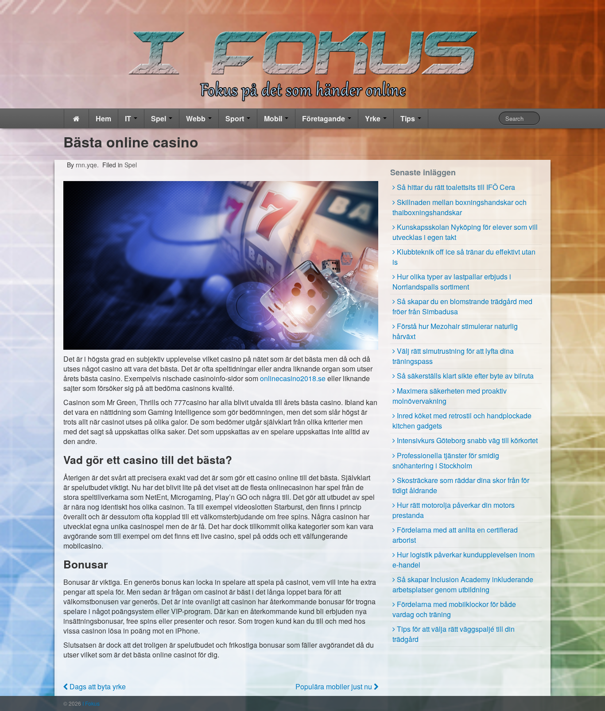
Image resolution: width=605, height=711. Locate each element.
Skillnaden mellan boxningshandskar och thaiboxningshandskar (459, 207)
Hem (103, 118)
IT (129, 118)
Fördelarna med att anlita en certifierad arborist (455, 535)
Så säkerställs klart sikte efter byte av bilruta (465, 376)
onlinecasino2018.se (293, 378)
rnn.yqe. (86, 164)
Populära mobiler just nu (334, 686)
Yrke (373, 118)
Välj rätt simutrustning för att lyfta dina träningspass (453, 356)
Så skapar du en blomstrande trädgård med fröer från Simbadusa (462, 306)
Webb (196, 118)
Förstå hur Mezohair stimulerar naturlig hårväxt (455, 331)
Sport (235, 118)
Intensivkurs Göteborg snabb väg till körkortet (467, 440)
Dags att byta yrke (97, 686)
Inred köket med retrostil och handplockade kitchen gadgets (461, 420)
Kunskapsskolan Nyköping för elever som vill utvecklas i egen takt (465, 232)
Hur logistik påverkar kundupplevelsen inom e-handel (463, 559)
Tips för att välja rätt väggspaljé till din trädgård (453, 634)
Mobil (274, 118)
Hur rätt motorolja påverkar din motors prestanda (453, 510)
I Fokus (90, 703)
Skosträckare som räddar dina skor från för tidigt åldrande (460, 485)
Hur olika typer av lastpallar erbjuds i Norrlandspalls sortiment (451, 281)
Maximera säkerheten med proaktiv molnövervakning (449, 396)
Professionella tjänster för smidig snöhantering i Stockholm (445, 460)
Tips (408, 118)
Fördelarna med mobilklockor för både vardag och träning (454, 609)
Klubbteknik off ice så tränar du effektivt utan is (463, 257)
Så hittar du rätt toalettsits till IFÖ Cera (456, 187)
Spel (159, 118)
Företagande (324, 118)
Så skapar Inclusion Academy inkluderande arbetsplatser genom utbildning (462, 584)
